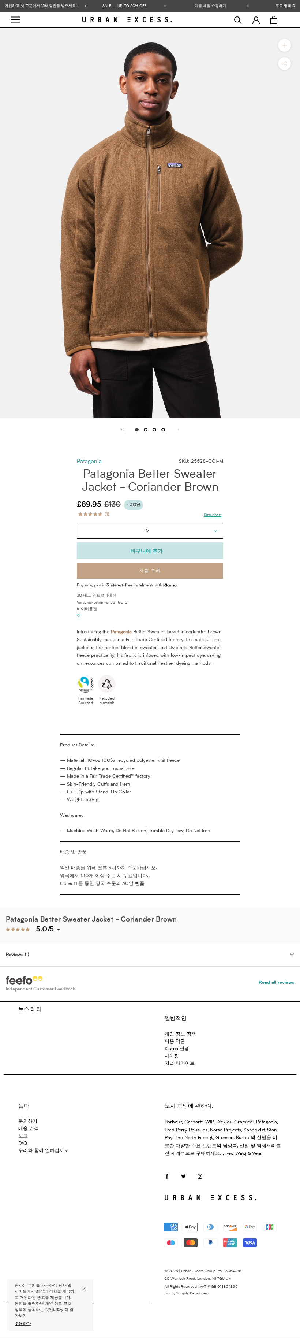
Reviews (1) (17, 954)
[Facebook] (167, 1176)
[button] (79, 616)
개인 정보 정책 (180, 1034)
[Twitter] (183, 1176)
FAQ (22, 1143)
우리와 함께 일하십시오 (43, 1150)
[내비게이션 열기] (15, 19)
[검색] (238, 20)
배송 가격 (28, 1128)
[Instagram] (200, 1176)
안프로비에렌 (104, 596)
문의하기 (27, 1121)
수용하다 (23, 1324)
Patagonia (89, 461)
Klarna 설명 (177, 1048)
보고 (23, 1136)
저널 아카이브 (180, 1063)
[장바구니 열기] (273, 20)
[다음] (177, 429)
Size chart (212, 515)
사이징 (172, 1056)
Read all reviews (276, 982)
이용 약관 (175, 1041)
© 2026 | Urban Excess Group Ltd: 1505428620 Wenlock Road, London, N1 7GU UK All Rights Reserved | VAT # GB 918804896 (203, 1279)
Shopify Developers (192, 1293)
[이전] (122, 429)
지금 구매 (150, 571)
